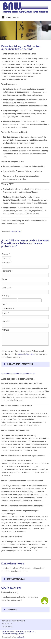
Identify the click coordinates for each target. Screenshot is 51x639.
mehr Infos (12, 609)
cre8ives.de (21, 637)
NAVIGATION (12, 17)
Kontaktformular (16, 579)
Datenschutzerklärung (26, 354)
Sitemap (21, 634)
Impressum (30, 631)
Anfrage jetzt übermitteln (20, 364)
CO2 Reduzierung (20, 631)
